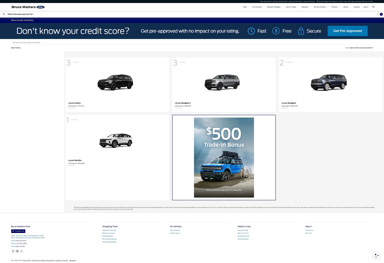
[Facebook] (13, 251)
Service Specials (243, 239)
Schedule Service (243, 236)
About (308, 226)
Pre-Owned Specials (109, 242)
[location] (317, 1)
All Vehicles (176, 226)
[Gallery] (192, 31)
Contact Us (19, 231)
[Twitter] (22, 251)
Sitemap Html (50, 260)
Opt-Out (65, 260)
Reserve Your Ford (108, 233)
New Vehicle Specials (109, 239)
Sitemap (43, 260)
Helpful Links (244, 226)
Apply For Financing (109, 230)
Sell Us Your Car (243, 233)
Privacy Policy (27, 260)
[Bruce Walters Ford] (28, 7)
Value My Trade (243, 230)
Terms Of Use (36, 260)
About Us (308, 233)
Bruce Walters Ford (16, 260)
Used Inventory (175, 233)
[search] (373, 7)
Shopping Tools (110, 226)
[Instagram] (17, 251)
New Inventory (175, 230)
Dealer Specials (107, 236)
